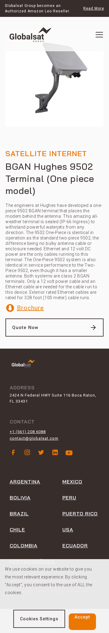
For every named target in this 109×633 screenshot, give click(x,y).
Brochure (30, 308)
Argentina (25, 482)
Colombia (24, 546)
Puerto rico (80, 514)
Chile (17, 530)
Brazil (19, 514)
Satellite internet (46, 153)
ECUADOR (75, 546)
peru (69, 498)
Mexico (72, 482)
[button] (99, 34)
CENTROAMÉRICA (32, 562)
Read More (93, 8)
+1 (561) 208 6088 (28, 431)
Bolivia (20, 498)
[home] (30, 34)
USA (67, 530)
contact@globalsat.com (34, 438)
